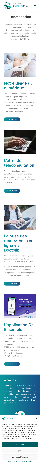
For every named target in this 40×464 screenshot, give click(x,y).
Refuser (20, 451)
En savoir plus (12, 119)
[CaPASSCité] (16, 5)
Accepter (20, 445)
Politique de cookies (14, 461)
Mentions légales (27, 461)
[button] (37, 418)
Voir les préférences (20, 457)
